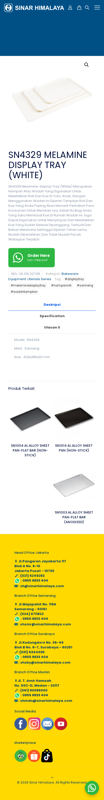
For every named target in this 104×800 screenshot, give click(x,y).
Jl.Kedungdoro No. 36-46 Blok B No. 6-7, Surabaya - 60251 (43, 645)
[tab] (52, 305)
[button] (87, 65)
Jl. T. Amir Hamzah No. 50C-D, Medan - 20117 (36, 683)
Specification (52, 316)
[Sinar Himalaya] (34, 7)
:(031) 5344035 (31, 652)
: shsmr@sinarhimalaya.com (44, 624)
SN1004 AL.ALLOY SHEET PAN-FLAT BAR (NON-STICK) (30, 450)
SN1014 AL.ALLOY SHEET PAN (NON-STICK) (74, 448)
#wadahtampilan (24, 292)
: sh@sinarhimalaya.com (41, 586)
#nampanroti (61, 285)
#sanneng (85, 285)
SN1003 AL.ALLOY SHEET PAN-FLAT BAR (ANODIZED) (74, 517)
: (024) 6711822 (31, 613)
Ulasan (52, 327)
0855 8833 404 (35, 580)
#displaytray (74, 279)
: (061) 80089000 (32, 690)
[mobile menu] (97, 7)
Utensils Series (39, 279)
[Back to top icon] (52, 777)
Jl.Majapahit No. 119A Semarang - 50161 (35, 606)
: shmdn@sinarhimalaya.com (45, 700)
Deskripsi (52, 304)
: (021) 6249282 (31, 575)
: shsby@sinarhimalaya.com (44, 662)
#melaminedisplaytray (28, 285)
